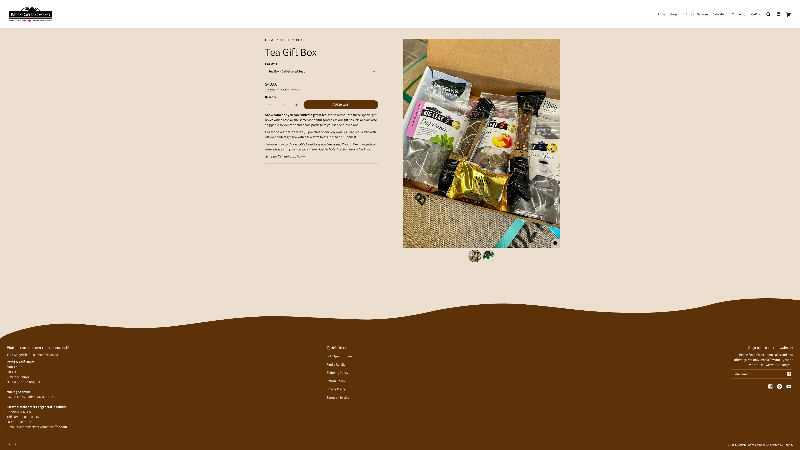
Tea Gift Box (291, 40)
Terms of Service (338, 397)
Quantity (270, 97)
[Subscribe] (788, 374)
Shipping (270, 89)
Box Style (271, 63)
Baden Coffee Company (752, 445)
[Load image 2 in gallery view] (488, 256)
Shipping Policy (337, 372)
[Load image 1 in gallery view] (475, 256)
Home (270, 40)
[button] (768, 14)
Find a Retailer (336, 364)
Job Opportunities (339, 356)
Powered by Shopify (780, 445)
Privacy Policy (336, 389)
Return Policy (336, 381)
